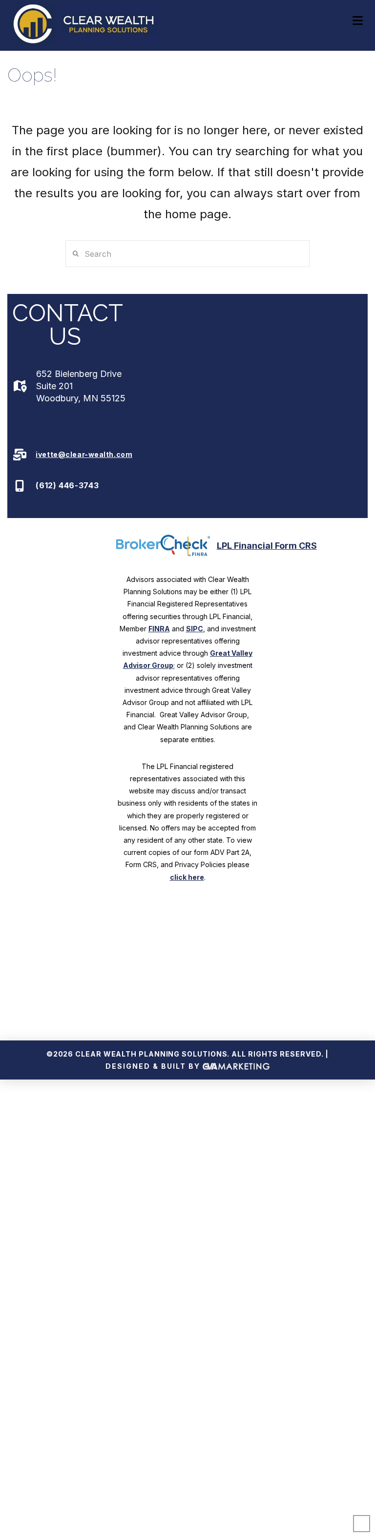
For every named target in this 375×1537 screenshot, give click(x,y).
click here (187, 877)
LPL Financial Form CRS (267, 545)
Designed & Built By (154, 1066)
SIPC (194, 628)
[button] (358, 21)
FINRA (159, 628)
